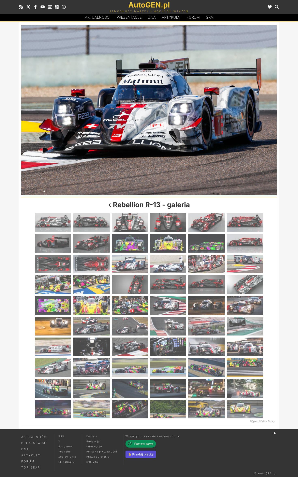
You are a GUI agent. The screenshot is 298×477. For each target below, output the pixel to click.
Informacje (94, 446)
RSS (61, 436)
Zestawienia (67, 456)
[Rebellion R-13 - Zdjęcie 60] (245, 409)
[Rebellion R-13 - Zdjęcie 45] (130, 367)
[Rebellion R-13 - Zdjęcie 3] (130, 222)
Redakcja (93, 441)
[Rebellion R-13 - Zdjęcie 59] (206, 409)
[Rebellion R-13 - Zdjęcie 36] (245, 326)
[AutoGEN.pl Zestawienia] (50, 7)
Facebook (65, 446)
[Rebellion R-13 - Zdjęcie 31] (53, 326)
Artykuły (171, 17)
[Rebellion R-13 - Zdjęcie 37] (53, 347)
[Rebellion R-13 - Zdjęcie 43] (53, 367)
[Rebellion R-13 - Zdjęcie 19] (53, 284)
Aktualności (97, 17)
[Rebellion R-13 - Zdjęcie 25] (53, 305)
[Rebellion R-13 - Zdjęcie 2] (91, 222)
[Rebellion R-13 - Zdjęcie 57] (130, 409)
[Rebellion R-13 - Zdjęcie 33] (130, 326)
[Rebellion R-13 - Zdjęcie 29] (206, 305)
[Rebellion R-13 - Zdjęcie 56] (91, 409)
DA (152, 17)
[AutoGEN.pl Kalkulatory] (57, 7)
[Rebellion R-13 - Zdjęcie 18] (245, 264)
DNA (25, 449)
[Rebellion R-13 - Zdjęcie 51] (130, 388)
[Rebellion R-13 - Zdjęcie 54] (245, 388)
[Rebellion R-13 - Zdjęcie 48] (245, 367)
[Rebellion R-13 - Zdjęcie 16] (213, 110)
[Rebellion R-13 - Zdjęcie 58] (168, 409)
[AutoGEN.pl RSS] (21, 7)
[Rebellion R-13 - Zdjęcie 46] (168, 367)
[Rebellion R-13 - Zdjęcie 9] (130, 243)
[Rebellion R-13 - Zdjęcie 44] (91, 367)
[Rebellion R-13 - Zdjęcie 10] (168, 243)
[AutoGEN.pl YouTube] (43, 7)
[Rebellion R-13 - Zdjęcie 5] (206, 222)
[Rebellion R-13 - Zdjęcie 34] (168, 326)
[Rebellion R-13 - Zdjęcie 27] (130, 305)
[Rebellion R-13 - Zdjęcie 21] (130, 284)
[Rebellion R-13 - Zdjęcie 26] (91, 305)
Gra (209, 17)
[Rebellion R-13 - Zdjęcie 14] (85, 110)
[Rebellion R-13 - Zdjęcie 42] (245, 347)
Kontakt (91, 436)
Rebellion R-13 (137, 204)
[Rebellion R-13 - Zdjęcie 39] (130, 347)
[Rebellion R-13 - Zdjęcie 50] (91, 388)
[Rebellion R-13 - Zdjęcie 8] (91, 243)
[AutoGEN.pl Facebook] (35, 7)
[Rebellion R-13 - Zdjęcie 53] (206, 388)
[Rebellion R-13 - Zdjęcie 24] (245, 284)
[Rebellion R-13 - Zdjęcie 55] (53, 409)
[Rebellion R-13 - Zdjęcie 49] (53, 388)
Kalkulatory (66, 461)
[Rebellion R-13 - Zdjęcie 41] (206, 347)
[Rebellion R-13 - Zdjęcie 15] (130, 264)
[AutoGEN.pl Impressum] (64, 7)
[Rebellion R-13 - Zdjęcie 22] (168, 284)
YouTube (64, 451)
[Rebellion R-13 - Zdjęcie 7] (53, 243)
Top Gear (30, 467)
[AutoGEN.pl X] (28, 7)
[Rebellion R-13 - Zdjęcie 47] (206, 367)
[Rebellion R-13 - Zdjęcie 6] (245, 222)
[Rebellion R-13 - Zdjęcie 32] (91, 326)
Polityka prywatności (101, 451)
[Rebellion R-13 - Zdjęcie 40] (168, 347)
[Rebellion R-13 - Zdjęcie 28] (168, 305)
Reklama (92, 461)
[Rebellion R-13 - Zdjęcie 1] (53, 222)
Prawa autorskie (98, 456)
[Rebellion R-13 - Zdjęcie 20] (91, 284)
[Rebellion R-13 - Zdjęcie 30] (245, 305)
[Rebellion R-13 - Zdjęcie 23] (206, 284)
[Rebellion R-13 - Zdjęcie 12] (245, 243)
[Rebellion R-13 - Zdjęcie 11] (206, 243)
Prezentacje (129, 17)
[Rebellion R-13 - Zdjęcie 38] (91, 347)
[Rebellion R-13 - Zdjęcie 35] (206, 326)
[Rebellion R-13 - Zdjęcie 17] (206, 264)
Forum (193, 17)
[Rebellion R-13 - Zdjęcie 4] (168, 222)
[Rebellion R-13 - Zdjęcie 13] (53, 264)
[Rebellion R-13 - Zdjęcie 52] (168, 388)
